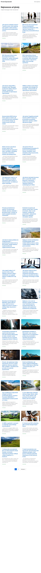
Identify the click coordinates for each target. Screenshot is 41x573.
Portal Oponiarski (6, 1)
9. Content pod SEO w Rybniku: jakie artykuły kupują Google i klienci (30, 424)
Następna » (23, 469)
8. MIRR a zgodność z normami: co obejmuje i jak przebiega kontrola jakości (10, 424)
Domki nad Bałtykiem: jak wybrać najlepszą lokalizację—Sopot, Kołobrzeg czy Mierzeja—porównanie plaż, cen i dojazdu (30, 365)
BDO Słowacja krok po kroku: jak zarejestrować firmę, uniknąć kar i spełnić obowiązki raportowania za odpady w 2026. (10, 58)
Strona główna (37, 1)
